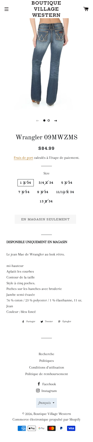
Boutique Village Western (46, 9)
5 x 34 (67, 182)
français (44, 403)
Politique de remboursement (46, 374)
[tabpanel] (46, 63)
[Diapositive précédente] (37, 120)
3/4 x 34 (46, 182)
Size (46, 173)
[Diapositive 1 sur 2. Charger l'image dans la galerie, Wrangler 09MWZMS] (44, 120)
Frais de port (23, 158)
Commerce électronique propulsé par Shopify (46, 419)
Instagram (49, 391)
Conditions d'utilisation (46, 367)
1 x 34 (25, 182)
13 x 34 (46, 201)
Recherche (46, 354)
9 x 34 (43, 192)
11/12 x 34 (65, 192)
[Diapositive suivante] (55, 120)
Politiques (46, 361)
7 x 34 (24, 192)
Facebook (49, 384)
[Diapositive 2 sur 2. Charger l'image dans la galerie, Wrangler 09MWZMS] (48, 120)
